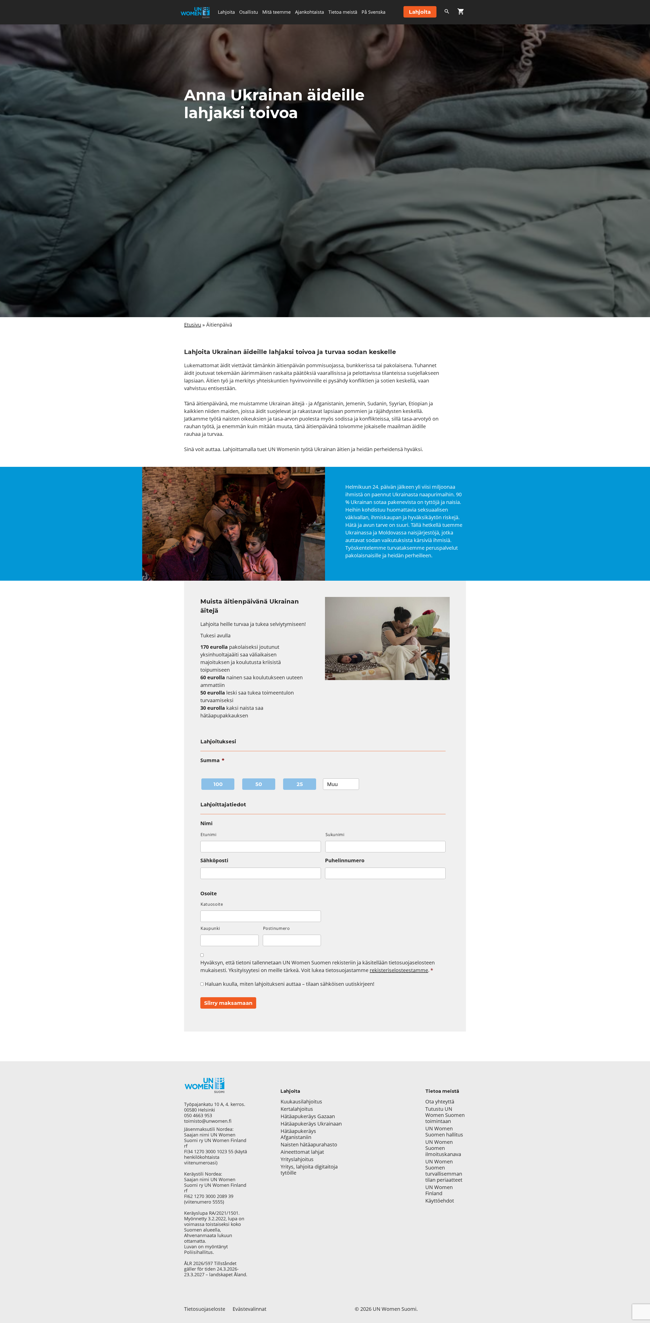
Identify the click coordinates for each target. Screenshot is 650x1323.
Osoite (208, 893)
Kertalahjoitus (297, 1109)
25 (300, 784)
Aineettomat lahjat (302, 1152)
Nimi (206, 823)
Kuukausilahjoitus (301, 1102)
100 (218, 784)
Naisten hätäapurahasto (309, 1145)
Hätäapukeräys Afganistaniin (298, 1134)
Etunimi (209, 834)
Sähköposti (214, 860)
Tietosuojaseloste (204, 1308)
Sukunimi (335, 834)
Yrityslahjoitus (297, 1159)
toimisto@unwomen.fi (208, 1121)
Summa (212, 760)
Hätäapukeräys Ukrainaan (311, 1124)
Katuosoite (212, 904)
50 (258, 784)
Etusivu (192, 324)
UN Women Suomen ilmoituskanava (443, 1148)
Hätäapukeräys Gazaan (308, 1116)
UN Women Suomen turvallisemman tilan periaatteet (444, 1171)
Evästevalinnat (249, 1308)
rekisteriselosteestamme (399, 970)
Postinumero (276, 928)
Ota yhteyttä (439, 1102)
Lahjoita (226, 12)
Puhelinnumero (344, 860)
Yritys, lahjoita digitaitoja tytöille (309, 1170)
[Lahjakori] (461, 12)
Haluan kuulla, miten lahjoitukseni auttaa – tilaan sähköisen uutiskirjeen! (289, 983)
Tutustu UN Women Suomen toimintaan (445, 1115)
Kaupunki (210, 928)
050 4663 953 (198, 1115)
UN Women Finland (439, 1190)
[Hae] (447, 12)
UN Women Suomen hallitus (444, 1132)
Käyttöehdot (439, 1201)
